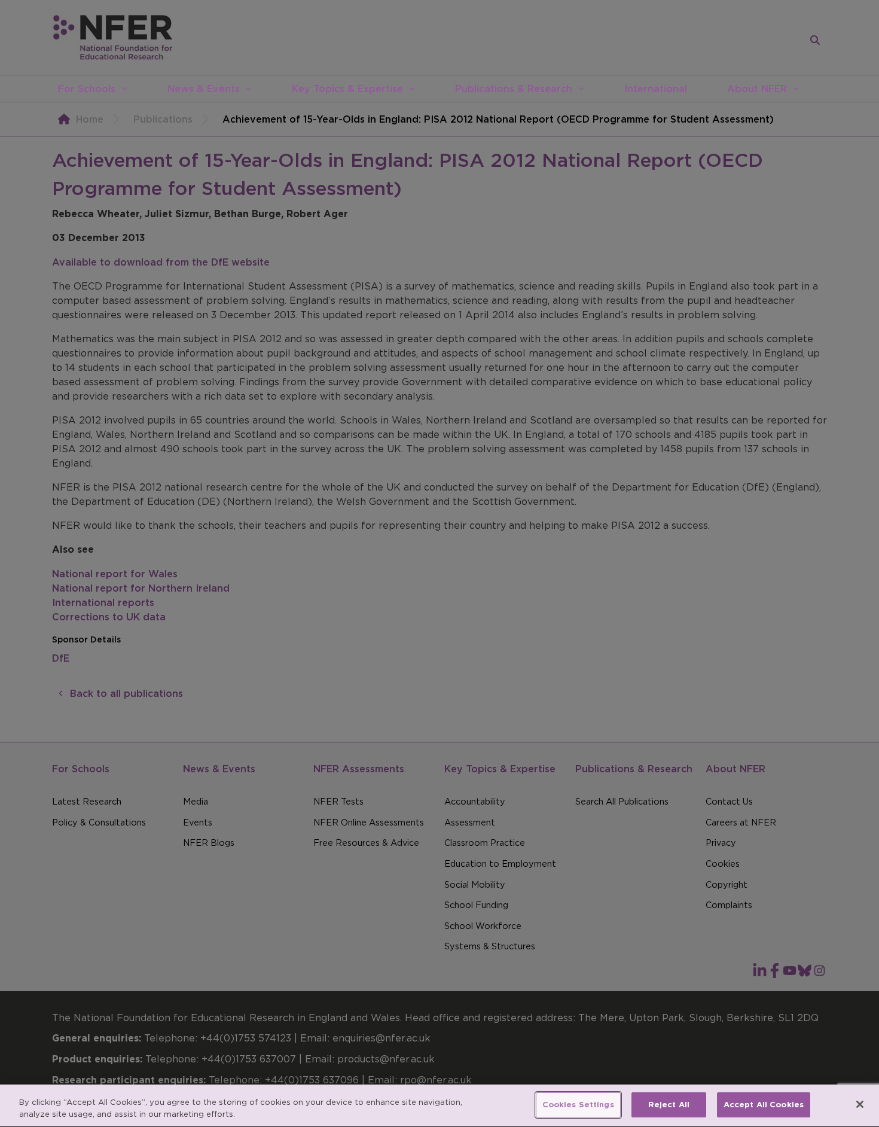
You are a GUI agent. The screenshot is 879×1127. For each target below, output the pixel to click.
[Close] (860, 1104)
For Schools (86, 89)
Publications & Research (513, 89)
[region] (439, 1106)
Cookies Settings (578, 1104)
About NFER (757, 89)
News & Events (203, 89)
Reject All (668, 1104)
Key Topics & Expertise (347, 89)
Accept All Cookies (764, 1104)
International (655, 89)
